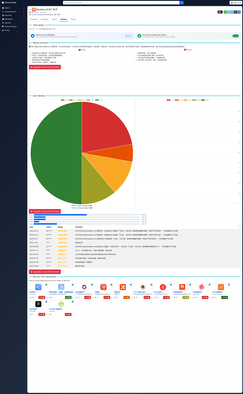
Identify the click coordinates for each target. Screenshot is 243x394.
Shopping (43, 12)
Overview (33, 19)
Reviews (64, 19)
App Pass (8, 23)
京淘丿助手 (34, 12)
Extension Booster (11, 26)
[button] (236, 2)
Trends (73, 19)
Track (129, 36)
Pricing (7, 30)
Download (44, 19)
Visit (236, 36)
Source (54, 19)
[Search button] (181, 2)
